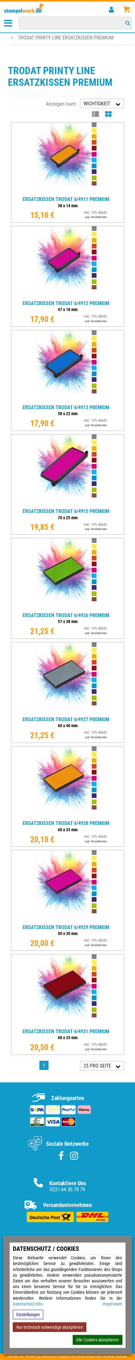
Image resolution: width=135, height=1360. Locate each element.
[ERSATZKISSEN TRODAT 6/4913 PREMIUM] (67, 400)
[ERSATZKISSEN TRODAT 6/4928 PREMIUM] (67, 816)
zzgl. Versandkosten (96, 217)
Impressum (112, 1303)
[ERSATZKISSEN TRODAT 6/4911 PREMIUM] (67, 192)
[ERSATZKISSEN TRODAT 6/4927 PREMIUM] (67, 712)
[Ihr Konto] (111, 10)
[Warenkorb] (126, 10)
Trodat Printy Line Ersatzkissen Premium (66, 38)
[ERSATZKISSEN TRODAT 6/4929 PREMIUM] (67, 920)
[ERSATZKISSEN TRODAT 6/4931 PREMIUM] (67, 1024)
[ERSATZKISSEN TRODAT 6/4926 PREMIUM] (67, 608)
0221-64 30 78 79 (67, 1189)
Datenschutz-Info (27, 1303)
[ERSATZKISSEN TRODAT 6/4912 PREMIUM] (67, 296)
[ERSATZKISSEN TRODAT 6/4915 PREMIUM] (67, 504)
